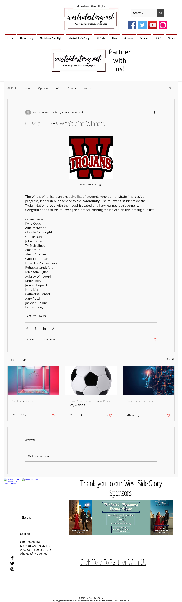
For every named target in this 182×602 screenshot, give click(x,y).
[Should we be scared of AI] (148, 380)
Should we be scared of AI (140, 401)
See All (171, 359)
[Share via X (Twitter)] (35, 328)
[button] (91, 61)
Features (88, 88)
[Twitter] (142, 25)
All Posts (12, 88)
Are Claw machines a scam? (26, 401)
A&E (58, 88)
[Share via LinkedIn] (44, 328)
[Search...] (160, 13)
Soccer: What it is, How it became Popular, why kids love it (90, 403)
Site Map (26, 517)
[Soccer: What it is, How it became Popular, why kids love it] (91, 380)
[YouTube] (152, 25)
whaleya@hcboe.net (33, 553)
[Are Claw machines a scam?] (33, 380)
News (28, 88)
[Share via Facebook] (27, 328)
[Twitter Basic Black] (12, 563)
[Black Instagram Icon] (12, 569)
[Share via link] (53, 328)
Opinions (43, 88)
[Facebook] (132, 25)
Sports (72, 88)
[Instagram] (163, 25)
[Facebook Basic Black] (12, 558)
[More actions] (154, 112)
